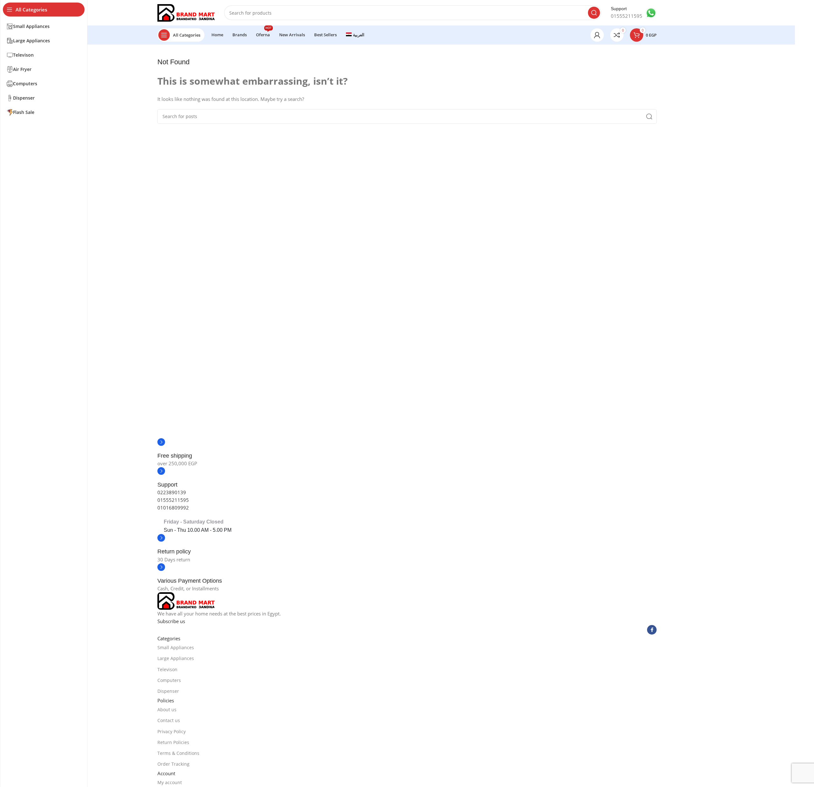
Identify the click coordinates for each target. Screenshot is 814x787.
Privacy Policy (171, 731)
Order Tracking (173, 764)
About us (166, 709)
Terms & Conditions (178, 753)
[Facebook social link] (652, 630)
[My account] (597, 35)
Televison (167, 669)
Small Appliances (175, 647)
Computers (169, 680)
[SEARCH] (594, 13)
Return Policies (173, 742)
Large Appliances (175, 658)
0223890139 (171, 492)
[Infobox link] (634, 13)
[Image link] (186, 600)
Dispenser (168, 691)
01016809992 (173, 507)
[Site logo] (186, 12)
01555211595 (173, 500)
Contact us (168, 720)
